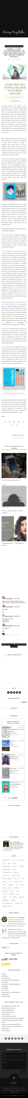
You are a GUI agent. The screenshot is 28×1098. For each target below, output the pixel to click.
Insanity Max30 (19, 903)
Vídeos (14, 869)
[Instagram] (14, 692)
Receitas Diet (6, 875)
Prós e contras (5, 990)
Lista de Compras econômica (9, 1016)
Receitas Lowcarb (6, 1030)
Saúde (9, 863)
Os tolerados (5, 986)
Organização (6, 900)
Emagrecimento (6, 866)
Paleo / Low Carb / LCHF (15, 881)
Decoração (11, 894)
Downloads (16, 887)
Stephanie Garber (14, 758)
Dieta (4, 863)
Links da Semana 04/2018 (10, 480)
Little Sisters (6, 840)
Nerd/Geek (21, 897)
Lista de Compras (6, 1014)
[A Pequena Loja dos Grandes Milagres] (6, 792)
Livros (22, 884)
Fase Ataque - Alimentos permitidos (10, 980)
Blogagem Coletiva (16, 46)
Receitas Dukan (6, 869)
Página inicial (14, 646)
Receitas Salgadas (7, 878)
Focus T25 (16, 878)
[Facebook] (8, 692)
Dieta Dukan (21, 860)
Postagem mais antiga (20, 644)
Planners (13, 900)
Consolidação (5, 988)
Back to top (14, 1082)
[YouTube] (17, 692)
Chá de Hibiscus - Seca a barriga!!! (16, 917)
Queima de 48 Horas (7, 906)
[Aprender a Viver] (6, 750)
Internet (21, 866)
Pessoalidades (6, 860)
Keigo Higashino (14, 785)
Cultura (4, 881)
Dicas (13, 860)
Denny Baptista (18, 435)
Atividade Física (7, 872)
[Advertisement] (14, 14)
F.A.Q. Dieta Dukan (6, 996)
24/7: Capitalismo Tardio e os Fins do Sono (17, 729)
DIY (17, 884)
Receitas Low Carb (7, 887)
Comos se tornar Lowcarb (8, 1012)
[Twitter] (11, 692)
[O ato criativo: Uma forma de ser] (6, 778)
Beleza (4, 884)
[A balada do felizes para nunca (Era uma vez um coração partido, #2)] (6, 764)
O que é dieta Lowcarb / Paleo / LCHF (11, 1006)
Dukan (14, 863)
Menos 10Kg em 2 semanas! (15, 929)
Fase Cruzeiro (5, 982)
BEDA (7, 46)
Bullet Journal (13, 897)
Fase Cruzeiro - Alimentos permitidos (11, 984)
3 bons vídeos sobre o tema (8, 1008)
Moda (18, 894)
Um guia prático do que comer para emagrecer (13, 1018)
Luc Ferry (12, 744)
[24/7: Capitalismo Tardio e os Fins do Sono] (6, 737)
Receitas (14, 866)
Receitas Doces (16, 875)
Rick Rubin (13, 772)
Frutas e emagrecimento (8, 1010)
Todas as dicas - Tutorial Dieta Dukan (11, 992)
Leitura (4, 894)
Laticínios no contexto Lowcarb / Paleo (11, 1024)
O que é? (4, 974)
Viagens (4, 897)
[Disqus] (14, 574)
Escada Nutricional (7, 903)
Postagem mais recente (8, 644)
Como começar (5, 978)
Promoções (10, 884)
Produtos (16, 872)
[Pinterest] (20, 692)
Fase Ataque (5, 976)
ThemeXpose (14, 1095)
